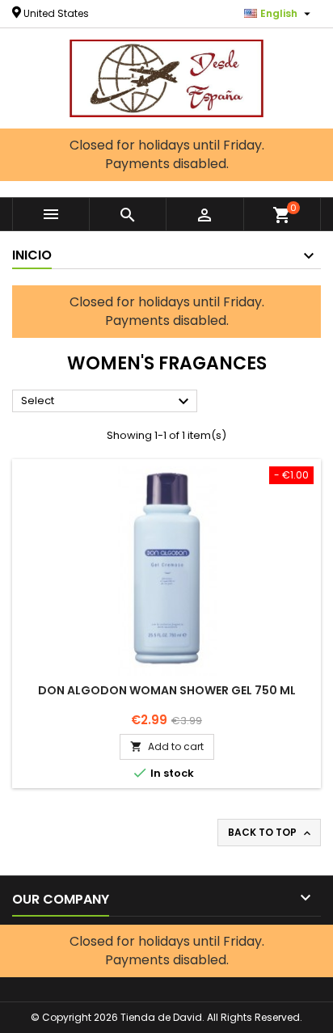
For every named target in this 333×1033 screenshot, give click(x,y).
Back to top (271, 832)
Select (107, 401)
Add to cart (167, 746)
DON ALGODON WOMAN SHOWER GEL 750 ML (167, 690)
